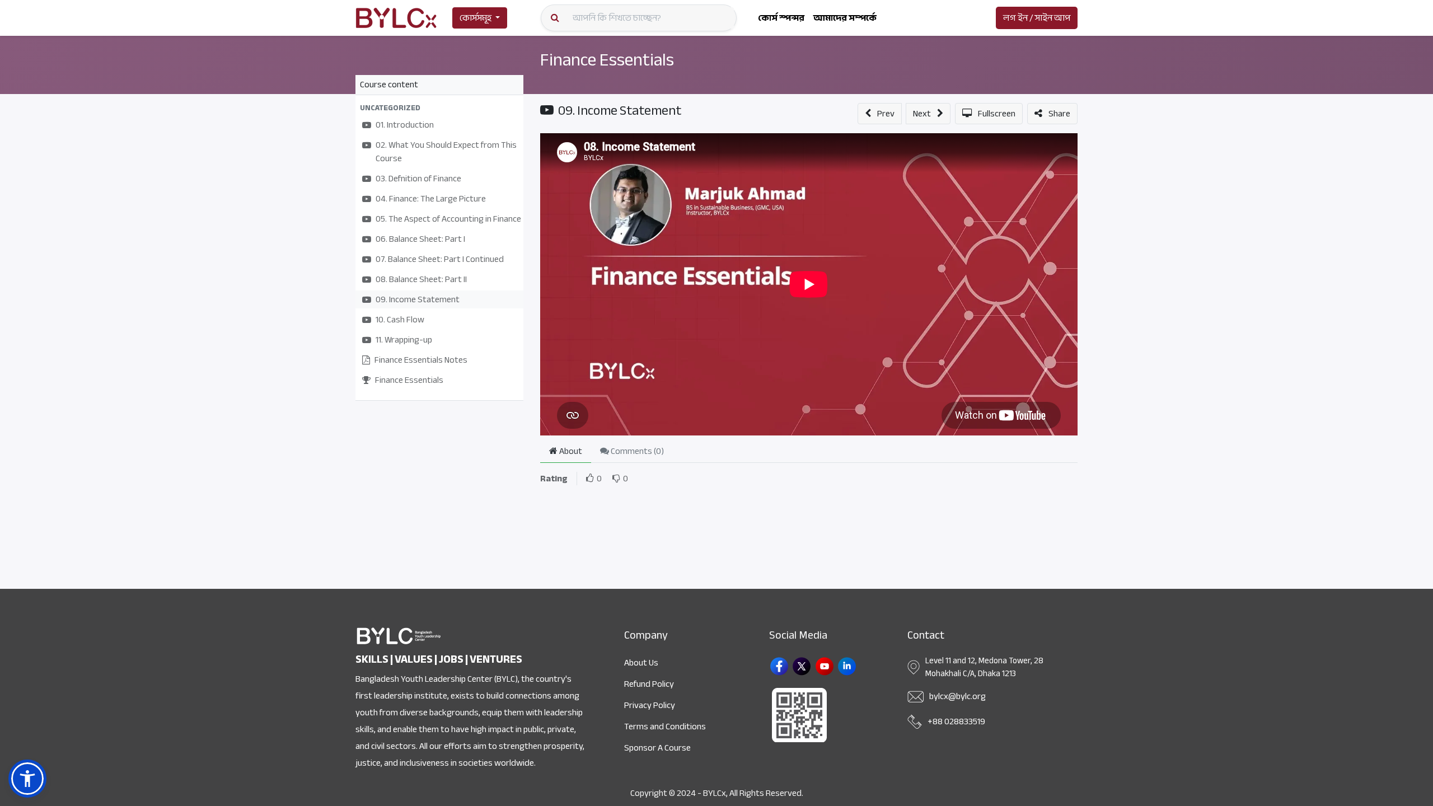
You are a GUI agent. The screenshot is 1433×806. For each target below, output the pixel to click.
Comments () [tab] (636, 451)
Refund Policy (649, 684)
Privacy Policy (649, 705)
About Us (641, 662)
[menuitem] (781, 18)
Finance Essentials (607, 60)
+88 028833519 (956, 721)
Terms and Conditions (665, 726)
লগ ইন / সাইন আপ (1036, 18)
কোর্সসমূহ (475, 18)
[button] (439, 108)
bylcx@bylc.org (957, 696)
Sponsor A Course (657, 747)
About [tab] (570, 451)
